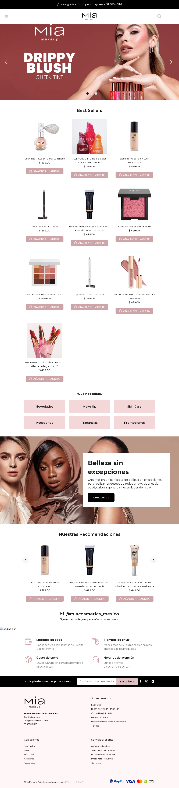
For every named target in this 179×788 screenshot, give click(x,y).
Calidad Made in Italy (101, 713)
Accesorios (44, 422)
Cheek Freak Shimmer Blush (134, 226)
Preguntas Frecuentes (102, 758)
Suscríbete (127, 681)
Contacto (96, 763)
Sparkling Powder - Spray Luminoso (44, 158)
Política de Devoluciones (103, 754)
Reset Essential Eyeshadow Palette (44, 294)
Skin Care (134, 406)
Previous (25, 560)
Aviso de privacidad (100, 746)
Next (153, 560)
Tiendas (95, 725)
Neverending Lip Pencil (44, 226)
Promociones (134, 422)
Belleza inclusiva (99, 717)
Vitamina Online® (74, 782)
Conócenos (101, 497)
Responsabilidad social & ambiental (108, 721)
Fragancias (89, 422)
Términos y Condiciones (103, 750)
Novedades (44, 406)
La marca (96, 704)
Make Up (89, 406)
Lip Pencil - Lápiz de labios (89, 294)
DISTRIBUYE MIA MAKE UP (105, 709)
